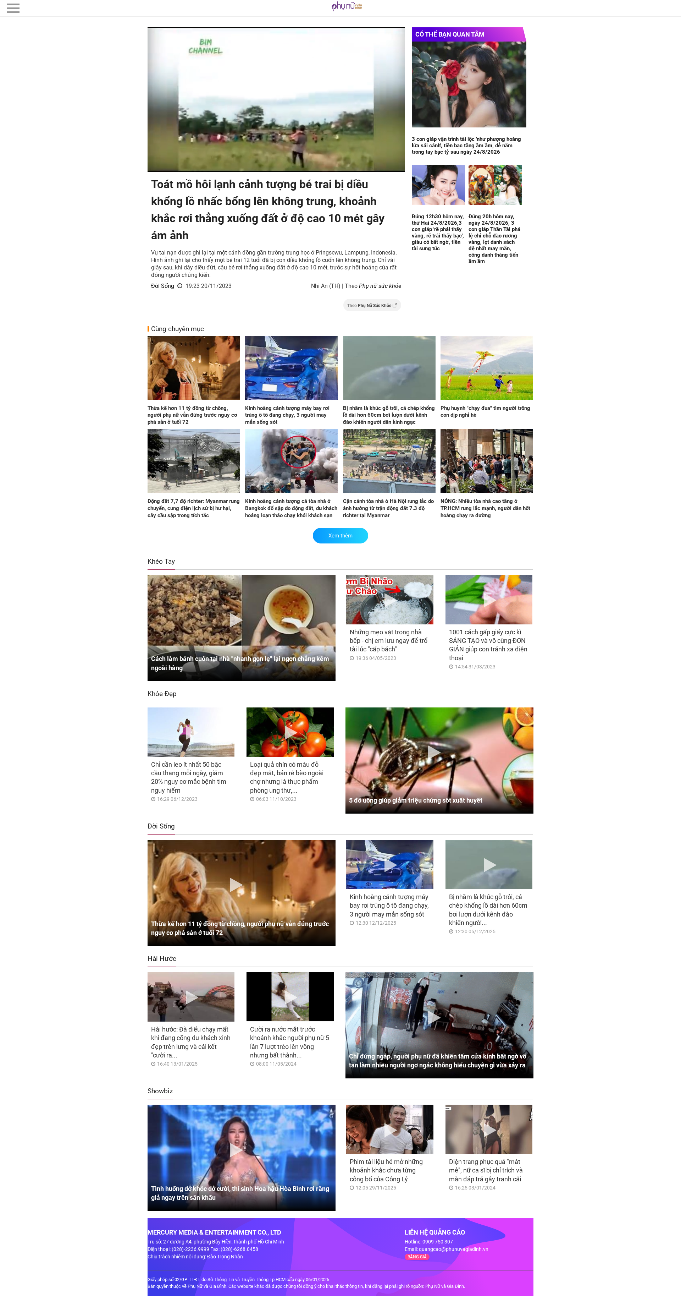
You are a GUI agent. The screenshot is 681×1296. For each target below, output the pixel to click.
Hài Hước (162, 959)
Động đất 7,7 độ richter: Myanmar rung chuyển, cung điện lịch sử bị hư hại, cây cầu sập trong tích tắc (194, 508)
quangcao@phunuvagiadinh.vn (453, 1249)
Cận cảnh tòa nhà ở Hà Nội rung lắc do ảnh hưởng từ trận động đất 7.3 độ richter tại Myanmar (388, 508)
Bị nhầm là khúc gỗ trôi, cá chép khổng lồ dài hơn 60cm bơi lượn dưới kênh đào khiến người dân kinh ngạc (389, 415)
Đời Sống (162, 286)
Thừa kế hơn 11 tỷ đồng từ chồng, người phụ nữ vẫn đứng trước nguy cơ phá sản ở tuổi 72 (192, 415)
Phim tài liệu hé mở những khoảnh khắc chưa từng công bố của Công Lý (386, 1170)
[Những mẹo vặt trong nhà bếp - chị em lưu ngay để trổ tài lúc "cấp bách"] (389, 599)
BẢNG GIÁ (417, 1256)
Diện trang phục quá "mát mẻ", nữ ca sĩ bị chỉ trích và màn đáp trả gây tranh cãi (486, 1170)
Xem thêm (340, 535)
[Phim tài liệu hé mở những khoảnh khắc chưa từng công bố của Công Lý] (389, 1129)
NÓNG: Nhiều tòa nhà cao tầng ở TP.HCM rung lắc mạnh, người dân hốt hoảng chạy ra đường (485, 508)
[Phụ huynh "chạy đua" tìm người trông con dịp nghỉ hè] (487, 368)
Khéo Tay (161, 561)
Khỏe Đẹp (162, 694)
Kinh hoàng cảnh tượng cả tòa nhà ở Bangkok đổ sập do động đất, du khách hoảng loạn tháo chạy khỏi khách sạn (291, 508)
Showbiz (160, 1091)
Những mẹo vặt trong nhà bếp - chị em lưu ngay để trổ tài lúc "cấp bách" (388, 640)
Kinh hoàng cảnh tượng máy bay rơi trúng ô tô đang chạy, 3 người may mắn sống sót (287, 415)
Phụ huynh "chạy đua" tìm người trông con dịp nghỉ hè (485, 412)
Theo (369, 305)
